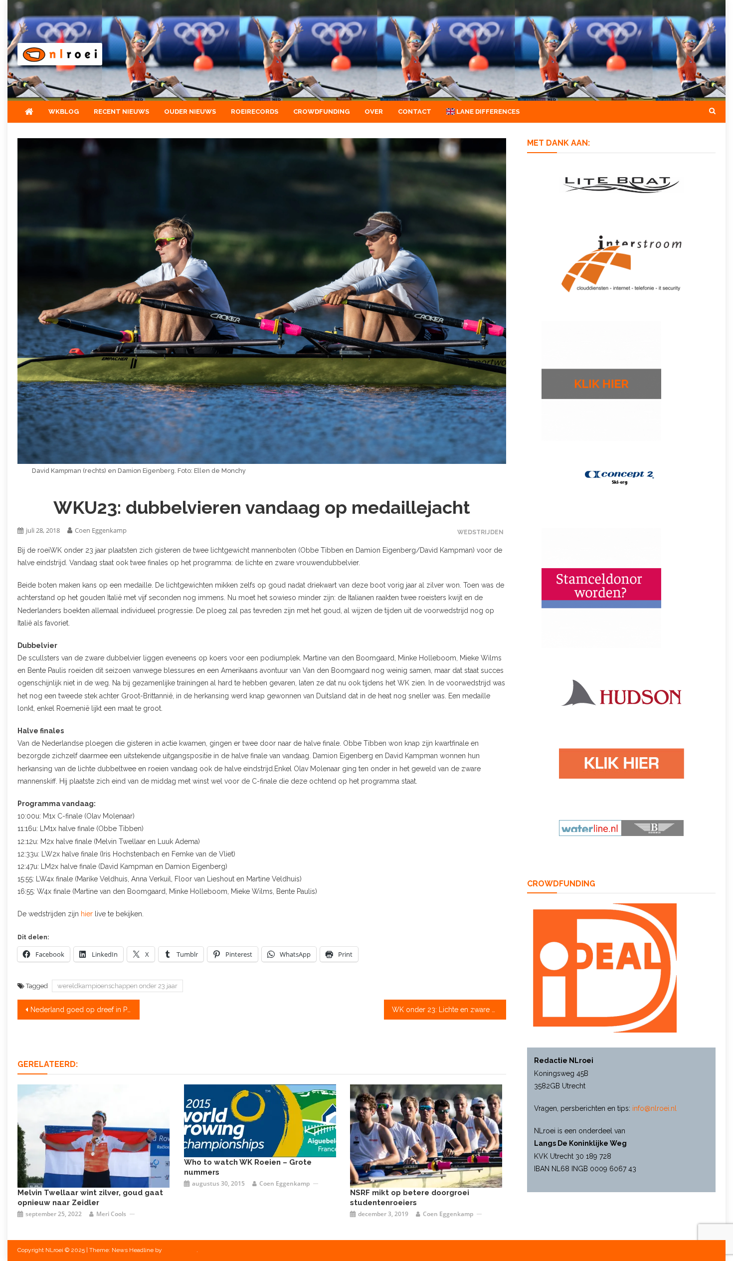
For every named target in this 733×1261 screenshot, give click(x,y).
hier (87, 914)
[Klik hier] (601, 380)
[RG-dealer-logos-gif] (621, 763)
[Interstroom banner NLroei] (621, 263)
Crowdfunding (321, 111)
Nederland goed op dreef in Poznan (85, 1010)
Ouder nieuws (190, 111)
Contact (414, 111)
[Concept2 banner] (621, 477)
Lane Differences (487, 111)
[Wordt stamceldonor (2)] (601, 588)
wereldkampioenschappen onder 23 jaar (117, 986)
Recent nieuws (121, 111)
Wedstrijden (480, 532)
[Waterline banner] (621, 828)
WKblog (63, 111)
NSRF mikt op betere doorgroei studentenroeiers (409, 1197)
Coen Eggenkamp (101, 530)
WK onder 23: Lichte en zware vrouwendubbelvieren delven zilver (449, 1010)
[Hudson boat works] (621, 691)
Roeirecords (254, 111)
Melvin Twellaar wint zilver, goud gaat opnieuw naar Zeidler (90, 1197)
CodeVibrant (180, 1250)
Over (374, 111)
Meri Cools (111, 1214)
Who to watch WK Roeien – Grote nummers (248, 1167)
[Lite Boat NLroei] (621, 184)
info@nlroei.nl (654, 1108)
